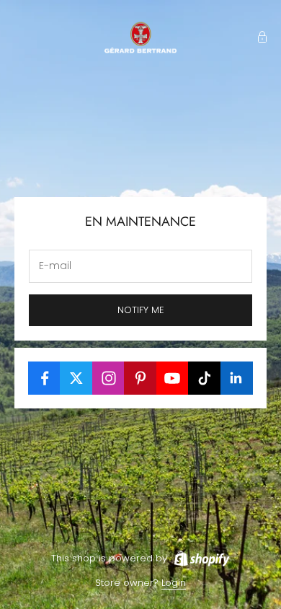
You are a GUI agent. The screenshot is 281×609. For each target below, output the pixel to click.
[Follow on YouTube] (172, 378)
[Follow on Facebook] (44, 378)
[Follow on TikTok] (204, 378)
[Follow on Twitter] (76, 378)
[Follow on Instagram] (108, 378)
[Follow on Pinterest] (140, 378)
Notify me (140, 310)
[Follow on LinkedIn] (236, 378)
